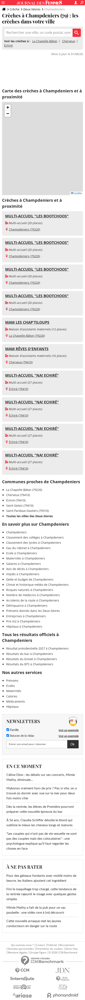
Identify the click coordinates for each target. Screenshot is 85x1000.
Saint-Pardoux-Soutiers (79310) (27, 511)
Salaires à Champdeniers (23, 564)
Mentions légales (17, 952)
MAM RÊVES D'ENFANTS (26, 348)
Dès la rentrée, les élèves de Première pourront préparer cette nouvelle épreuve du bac (40, 809)
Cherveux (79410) (21, 362)
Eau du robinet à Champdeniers (28, 548)
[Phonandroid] (62, 995)
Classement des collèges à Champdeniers (35, 537)
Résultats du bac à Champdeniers (29, 654)
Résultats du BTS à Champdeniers (29, 664)
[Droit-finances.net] (62, 978)
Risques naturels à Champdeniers (29, 590)
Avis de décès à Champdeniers (27, 569)
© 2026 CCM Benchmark (63, 952)
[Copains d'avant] (22, 987)
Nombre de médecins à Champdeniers (33, 595)
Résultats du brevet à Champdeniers (31, 659)
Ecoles (10, 686)
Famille (14, 730)
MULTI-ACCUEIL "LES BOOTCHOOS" (37, 216)
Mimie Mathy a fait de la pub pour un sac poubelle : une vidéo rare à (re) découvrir (36, 910)
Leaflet (77, 193)
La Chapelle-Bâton (44, 41)
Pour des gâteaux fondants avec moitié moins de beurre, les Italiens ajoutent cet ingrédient (41, 878)
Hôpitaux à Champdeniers (24, 626)
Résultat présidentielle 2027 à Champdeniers (37, 648)
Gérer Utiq (71, 948)
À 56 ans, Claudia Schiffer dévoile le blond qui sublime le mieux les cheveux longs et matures (39, 823)
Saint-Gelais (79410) (19, 505)
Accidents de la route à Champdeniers (32, 600)
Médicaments (15, 701)
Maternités (13, 691)
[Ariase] (22, 995)
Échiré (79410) (18, 389)
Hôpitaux (12, 707)
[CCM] (22, 970)
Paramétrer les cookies (49, 948)
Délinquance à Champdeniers (26, 605)
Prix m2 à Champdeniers (23, 621)
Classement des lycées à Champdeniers (33, 543)
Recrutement (66, 945)
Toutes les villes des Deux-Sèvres (29, 516)
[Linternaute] (22, 979)
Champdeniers (16, 532)
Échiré (8, 45)
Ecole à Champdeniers (21, 553)
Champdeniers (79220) (24, 229)
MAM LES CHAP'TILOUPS (27, 322)
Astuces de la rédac (21, 735)
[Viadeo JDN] (62, 987)
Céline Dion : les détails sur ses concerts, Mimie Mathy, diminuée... (40, 777)
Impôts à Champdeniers (22, 574)
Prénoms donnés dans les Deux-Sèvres (33, 611)
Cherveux (68, 41)
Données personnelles (21, 948)
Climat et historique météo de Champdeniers (37, 585)
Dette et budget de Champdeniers (29, 579)
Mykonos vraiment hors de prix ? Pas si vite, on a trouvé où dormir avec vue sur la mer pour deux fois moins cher (41, 793)
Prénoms (12, 680)
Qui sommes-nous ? (22, 945)
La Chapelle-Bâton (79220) (27, 336)
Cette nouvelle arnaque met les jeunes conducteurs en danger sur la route (33, 923)
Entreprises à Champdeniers (26, 616)
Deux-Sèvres (31, 9)
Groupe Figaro (38, 952)
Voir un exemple (69, 730)
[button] (8, 107)
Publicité (52, 945)
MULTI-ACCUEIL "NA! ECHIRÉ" (32, 375)
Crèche (14, 9)
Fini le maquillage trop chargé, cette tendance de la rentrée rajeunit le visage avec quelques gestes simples (41, 894)
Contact (40, 945)
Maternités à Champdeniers (25, 558)
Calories (11, 696)
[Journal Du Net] (62, 970)
